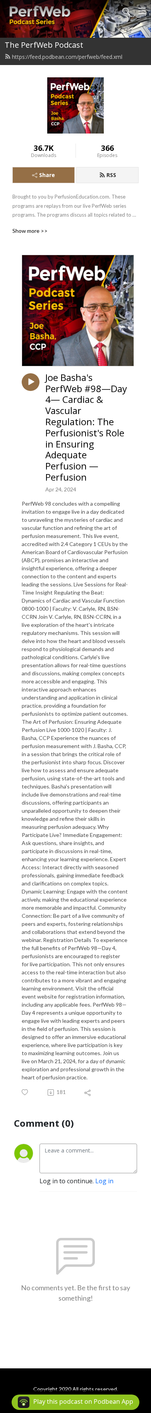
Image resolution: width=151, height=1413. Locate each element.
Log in (104, 1181)
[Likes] (25, 1092)
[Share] (88, 1092)
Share (47, 175)
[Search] (126, 10)
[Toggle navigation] (142, 10)
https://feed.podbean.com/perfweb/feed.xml (67, 56)
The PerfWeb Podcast (44, 45)
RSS (111, 175)
